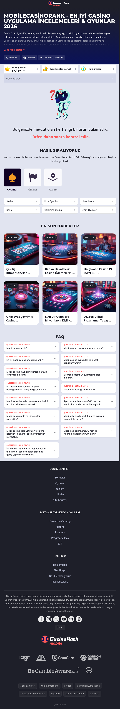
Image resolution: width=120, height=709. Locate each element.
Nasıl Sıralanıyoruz (59, 576)
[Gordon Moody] (90, 658)
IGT (59, 543)
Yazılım (59, 488)
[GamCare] (62, 658)
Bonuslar (59, 477)
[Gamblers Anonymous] (40, 658)
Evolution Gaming (59, 521)
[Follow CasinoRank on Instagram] (48, 619)
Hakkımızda (59, 564)
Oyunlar (59, 483)
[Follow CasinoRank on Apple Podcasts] (78, 619)
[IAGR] (24, 658)
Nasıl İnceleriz (59, 581)
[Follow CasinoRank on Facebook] (41, 619)
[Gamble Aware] (53, 670)
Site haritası (59, 500)
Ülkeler (59, 494)
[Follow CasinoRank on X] (55, 619)
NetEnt (59, 526)
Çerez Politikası (59, 704)
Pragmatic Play (59, 538)
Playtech (59, 532)
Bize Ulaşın (59, 570)
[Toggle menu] (5, 4)
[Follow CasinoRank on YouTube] (63, 619)
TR (58, 627)
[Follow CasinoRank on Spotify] (71, 619)
